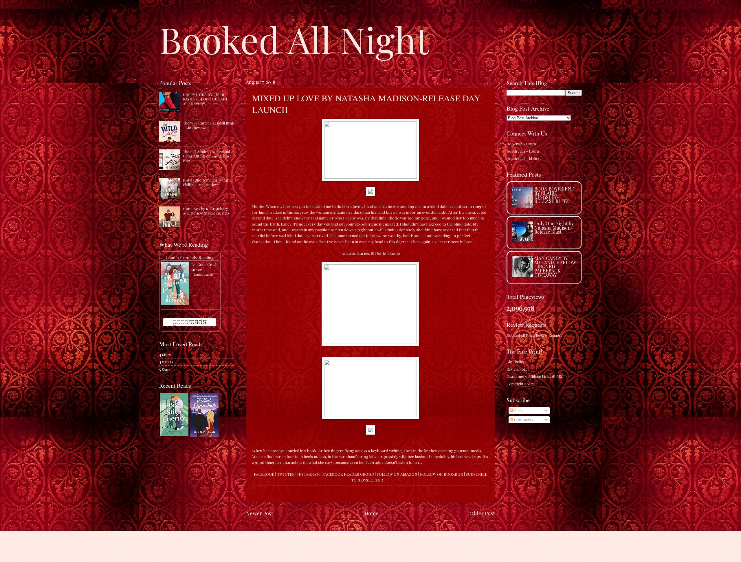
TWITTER (286, 474)
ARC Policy (515, 361)
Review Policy (518, 369)
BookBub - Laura (521, 143)
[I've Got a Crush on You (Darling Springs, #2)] (175, 303)
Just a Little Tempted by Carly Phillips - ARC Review (207, 182)
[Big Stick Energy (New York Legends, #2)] (174, 434)
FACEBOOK (264, 474)
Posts (518, 410)
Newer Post (259, 513)
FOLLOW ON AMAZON (397, 474)
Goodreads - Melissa (524, 158)
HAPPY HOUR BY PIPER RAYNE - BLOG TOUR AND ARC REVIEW (206, 99)
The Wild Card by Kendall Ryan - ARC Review (208, 125)
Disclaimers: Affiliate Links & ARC (535, 376)
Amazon (349, 253)
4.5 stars (166, 361)
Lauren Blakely (203, 274)
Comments (523, 419)
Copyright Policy (520, 383)
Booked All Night (294, 39)
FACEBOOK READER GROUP (348, 474)
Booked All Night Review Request (534, 335)
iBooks (394, 253)
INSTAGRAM (308, 474)
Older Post (482, 513)
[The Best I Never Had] (204, 435)
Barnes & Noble (371, 253)
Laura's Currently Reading (190, 257)
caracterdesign (367, 550)
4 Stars (165, 354)
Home (371, 513)
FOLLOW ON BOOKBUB (441, 474)
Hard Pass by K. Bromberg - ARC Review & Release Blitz (207, 210)
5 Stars (164, 369)
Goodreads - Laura (523, 151)
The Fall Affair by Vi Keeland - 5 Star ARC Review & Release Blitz (208, 156)
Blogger (409, 550)
